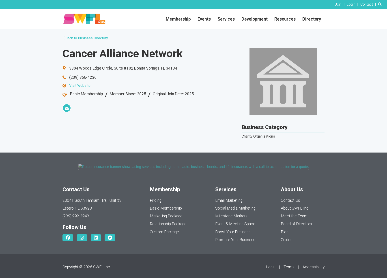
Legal (270, 267)
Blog (284, 232)
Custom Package (164, 232)
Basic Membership (166, 208)
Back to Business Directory (86, 38)
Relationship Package (168, 224)
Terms (289, 267)
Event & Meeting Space (235, 224)
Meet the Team (294, 216)
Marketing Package (166, 216)
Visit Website (79, 85)
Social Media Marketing (235, 208)
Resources (285, 19)
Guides (286, 240)
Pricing (155, 200)
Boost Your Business (233, 232)
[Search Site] (381, 4)
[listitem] (340, 4)
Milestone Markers (231, 216)
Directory (311, 19)
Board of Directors (296, 224)
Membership (178, 19)
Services (226, 19)
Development (254, 19)
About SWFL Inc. (295, 208)
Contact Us (290, 200)
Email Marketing (229, 200)
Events (204, 19)
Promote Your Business (235, 240)
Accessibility (314, 267)
